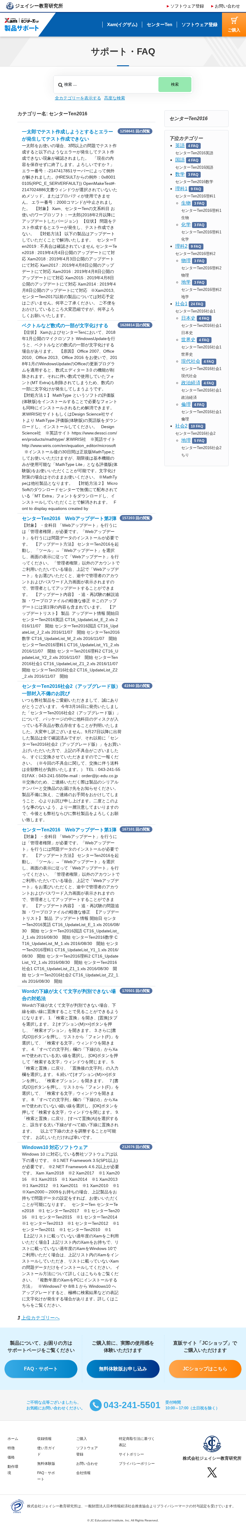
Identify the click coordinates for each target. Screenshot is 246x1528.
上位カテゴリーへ (40, 1317)
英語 (180, 145)
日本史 (188, 318)
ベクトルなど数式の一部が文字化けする (65, 325)
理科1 (181, 188)
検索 (175, 84)
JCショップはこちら (205, 1368)
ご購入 (81, 1439)
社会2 (181, 425)
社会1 (181, 303)
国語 (180, 159)
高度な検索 (114, 98)
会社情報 (83, 1473)
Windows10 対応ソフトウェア (55, 1147)
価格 (11, 1457)
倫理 (186, 404)
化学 (186, 224)
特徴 (11, 1448)
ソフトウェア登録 (187, 6)
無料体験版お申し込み (123, 1368)
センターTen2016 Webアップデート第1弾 (69, 829)
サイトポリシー (131, 1454)
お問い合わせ (227, 6)
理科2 (181, 246)
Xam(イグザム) (122, 24)
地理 (186, 440)
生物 (186, 203)
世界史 (188, 339)
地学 (186, 282)
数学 (180, 174)
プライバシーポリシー (137, 1463)
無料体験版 (46, 1463)
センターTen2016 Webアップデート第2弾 (69, 518)
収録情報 (44, 1439)
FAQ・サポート (41, 1368)
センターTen (159, 24)
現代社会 (190, 361)
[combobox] (123, 84)
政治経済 (190, 382)
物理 (186, 260)
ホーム (13, 1439)
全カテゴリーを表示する (78, 98)
